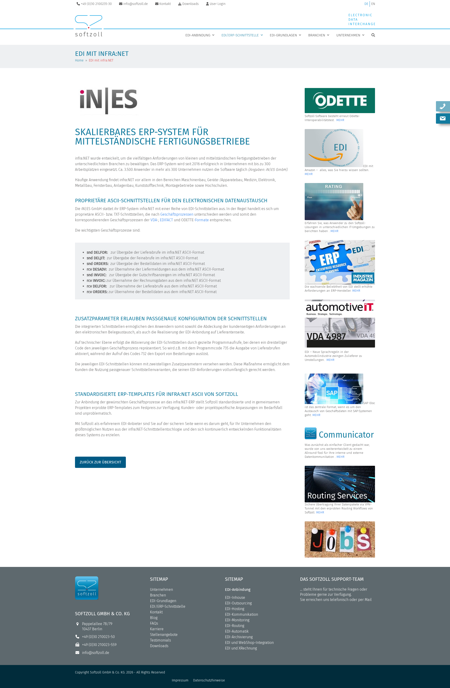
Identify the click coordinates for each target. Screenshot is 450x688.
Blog (154, 617)
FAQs (154, 623)
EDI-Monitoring (237, 620)
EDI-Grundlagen (163, 601)
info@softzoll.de (95, 652)
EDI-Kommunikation (241, 614)
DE (366, 4)
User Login (217, 4)
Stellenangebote (164, 634)
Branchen (158, 595)
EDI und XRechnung (241, 648)
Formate (202, 220)
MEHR (340, 120)
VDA (153, 220)
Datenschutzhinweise (209, 680)
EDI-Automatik (237, 631)
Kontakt (156, 612)
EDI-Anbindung (237, 589)
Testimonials (160, 640)
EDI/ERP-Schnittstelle (167, 606)
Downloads (159, 646)
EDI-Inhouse (235, 597)
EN (373, 4)
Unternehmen (161, 589)
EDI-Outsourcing (238, 603)
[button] (373, 35)
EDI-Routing (234, 625)
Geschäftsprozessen (176, 214)
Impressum (180, 680)
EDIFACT (166, 220)
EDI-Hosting (234, 609)
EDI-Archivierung (239, 637)
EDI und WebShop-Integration (249, 642)
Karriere (157, 629)
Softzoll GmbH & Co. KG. (107, 672)
